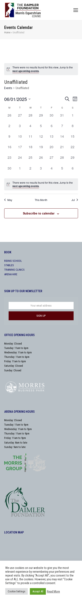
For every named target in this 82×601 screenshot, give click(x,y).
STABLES (9, 265)
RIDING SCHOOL (13, 260)
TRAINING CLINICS (14, 269)
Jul (73, 200)
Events (8, 88)
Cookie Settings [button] (16, 591)
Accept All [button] (37, 591)
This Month (41, 200)
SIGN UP (41, 315)
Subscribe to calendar (38, 213)
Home (7, 32)
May (9, 200)
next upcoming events (25, 71)
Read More (53, 591)
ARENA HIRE (10, 274)
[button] (75, 10)
